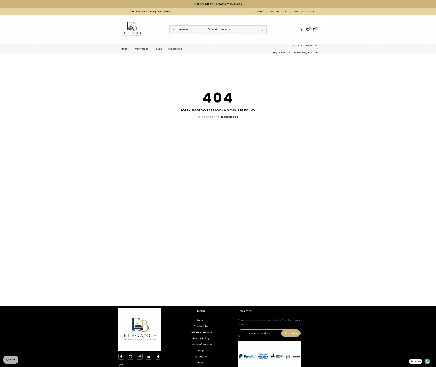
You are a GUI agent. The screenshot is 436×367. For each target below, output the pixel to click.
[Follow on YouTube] (149, 357)
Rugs (159, 49)
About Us (201, 356)
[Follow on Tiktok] (158, 357)
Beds (124, 49)
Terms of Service (201, 344)
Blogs (201, 362)
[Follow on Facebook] (121, 357)
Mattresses (141, 49)
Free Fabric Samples (268, 11)
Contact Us (287, 11)
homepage (229, 117)
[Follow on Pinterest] (140, 357)
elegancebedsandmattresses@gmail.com (295, 52)
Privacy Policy (201, 338)
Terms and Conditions (306, 11)
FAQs (201, 350)
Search (201, 320)
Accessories (175, 49)
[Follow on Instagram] (130, 357)
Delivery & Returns (201, 332)
